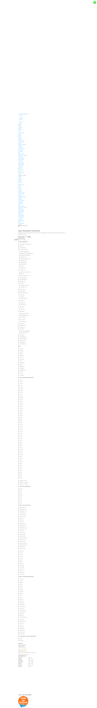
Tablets (22, 334)
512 (21, 589)
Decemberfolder (23, 277)
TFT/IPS (22, 574)
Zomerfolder (23, 343)
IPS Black (22, 567)
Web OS (22, 628)
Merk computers (24, 275)
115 (21, 428)
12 (21, 497)
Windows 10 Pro (23, 480)
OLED (21, 570)
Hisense (22, 355)
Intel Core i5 (23, 516)
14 (21, 387)
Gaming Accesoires (25, 285)
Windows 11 (23, 340)
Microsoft (22, 362)
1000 (21, 578)
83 (21, 470)
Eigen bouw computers (26, 272)
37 (21, 451)
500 (21, 587)
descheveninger (23, 279)
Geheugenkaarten (25, 315)
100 (21, 426)
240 (21, 584)
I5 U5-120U (22, 532)
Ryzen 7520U (23, 548)
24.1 (21, 401)
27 (21, 404)
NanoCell (22, 604)
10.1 (21, 379)
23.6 (21, 395)
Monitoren (23, 264)
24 (21, 399)
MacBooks (23, 304)
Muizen (22, 296)
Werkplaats (20, 147)
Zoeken (29, 236)
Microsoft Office (24, 332)
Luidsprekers (24, 262)
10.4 (21, 381)
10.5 (21, 383)
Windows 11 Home (24, 482)
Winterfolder (23, 342)
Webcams (23, 267)
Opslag (19, 135)
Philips (22, 368)
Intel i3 (21, 518)
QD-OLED (22, 572)
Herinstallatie (20, 151)
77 (21, 468)
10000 (21, 591)
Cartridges (20, 137)
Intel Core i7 (22, 541)
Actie (21, 245)
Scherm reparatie (21, 148)
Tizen (21, 623)
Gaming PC (23, 287)
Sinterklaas (22, 327)
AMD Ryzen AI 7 (23, 528)
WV (21, 561)
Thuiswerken (23, 336)
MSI (21, 364)
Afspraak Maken (21, 153)
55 (21, 419)
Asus (21, 352)
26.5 (21, 444)
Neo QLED (22, 606)
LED (21, 554)
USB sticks (23, 316)
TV (18, 131)
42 (21, 460)
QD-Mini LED (23, 611)
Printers (19, 136)
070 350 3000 (20, 113)
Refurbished (20, 129)
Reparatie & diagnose (22, 144)
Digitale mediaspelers (25, 251)
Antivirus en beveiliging (25, 330)
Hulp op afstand (21, 164)
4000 (21, 593)
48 (21, 463)
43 (21, 413)
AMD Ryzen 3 (23, 507)
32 (21, 410)
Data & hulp (20, 160)
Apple (19, 152)
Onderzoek (20, 145)
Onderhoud (20, 156)
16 (21, 438)
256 (21, 586)
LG (21, 360)
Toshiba (22, 375)
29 (21, 445)
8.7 (21, 422)
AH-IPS (22, 563)
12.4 (21, 429)
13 (21, 433)
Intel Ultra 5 (22, 546)
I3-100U (22, 530)
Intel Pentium (23, 523)
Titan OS (22, 632)
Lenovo (22, 359)
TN (21, 558)
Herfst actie (22, 289)
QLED (22, 613)
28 (21, 406)
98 (21, 477)
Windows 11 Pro (23, 484)
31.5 (21, 408)
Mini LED (22, 602)
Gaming (19, 128)
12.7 (21, 431)
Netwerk (19, 133)
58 (21, 465)
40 (21, 456)
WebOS (22, 634)
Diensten (19, 143)
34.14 (21, 449)
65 (21, 420)
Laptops (19, 125)
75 (21, 467)
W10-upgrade (20, 165)
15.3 (21, 436)
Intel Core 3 (22, 534)
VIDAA (22, 626)
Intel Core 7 (22, 539)
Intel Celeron (23, 512)
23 (21, 394)
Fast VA (22, 565)
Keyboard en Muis (21, 140)
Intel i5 (21, 520)
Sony (21, 371)
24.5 (21, 403)
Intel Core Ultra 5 (23, 543)
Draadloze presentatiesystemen (27, 253)
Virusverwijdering (21, 157)
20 (21, 440)
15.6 (21, 388)
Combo (22, 295)
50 (21, 417)
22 (21, 442)
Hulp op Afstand (21, 169)
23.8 (21, 397)
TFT (21, 556)
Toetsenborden (24, 298)
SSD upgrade (20, 150)
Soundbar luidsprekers (25, 258)
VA (21, 560)
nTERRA (22, 366)
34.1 (21, 447)
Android (22, 619)
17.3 (21, 390)
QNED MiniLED (23, 617)
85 (21, 472)
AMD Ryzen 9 (23, 525)
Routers (23, 309)
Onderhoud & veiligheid (22, 155)
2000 (21, 582)
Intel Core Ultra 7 (23, 545)
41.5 (21, 458)
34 (21, 411)
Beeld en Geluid (21, 132)
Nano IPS (22, 568)
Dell (21, 353)
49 (21, 415)
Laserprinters (24, 321)
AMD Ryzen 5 (23, 509)
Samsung (22, 369)
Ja (21, 597)
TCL (21, 373)
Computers (20, 127)
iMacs (22, 273)
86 (21, 474)
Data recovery (20, 161)
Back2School (23, 247)
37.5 (21, 452)
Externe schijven (24, 313)
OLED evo (22, 610)
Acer (21, 348)
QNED (21, 615)
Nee (21, 640)
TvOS (21, 625)
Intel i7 (21, 521)
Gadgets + (22, 281)
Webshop (20, 124)
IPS (21, 551)
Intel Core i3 (23, 514)
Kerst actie (22, 291)
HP (21, 357)
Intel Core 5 (22, 536)
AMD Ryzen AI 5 (23, 527)
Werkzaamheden (21, 141)
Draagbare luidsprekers (26, 255)
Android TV (22, 630)
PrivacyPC (20, 173)
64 (21, 494)
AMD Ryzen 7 (23, 511)
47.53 (21, 461)
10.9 (21, 424)
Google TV (22, 621)
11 (21, 385)
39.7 (21, 454)
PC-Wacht (20, 167)
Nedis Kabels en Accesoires (25, 244)
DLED (21, 599)
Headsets (23, 260)
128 (21, 580)
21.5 (21, 392)
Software (19, 139)
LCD (21, 552)
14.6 (21, 435)
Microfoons (23, 257)
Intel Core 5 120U (23, 537)
